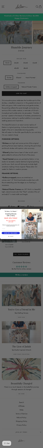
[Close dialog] (41, 210)
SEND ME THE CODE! (10, 233)
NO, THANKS (10, 236)
